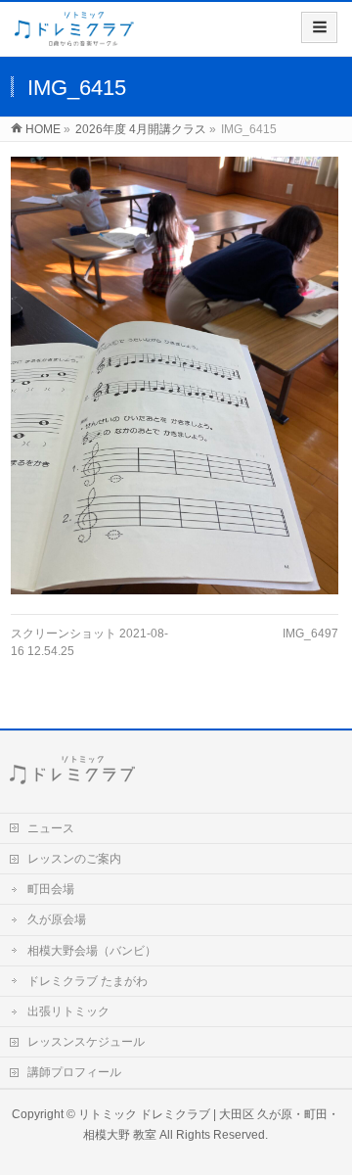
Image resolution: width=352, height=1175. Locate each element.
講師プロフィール (74, 1072)
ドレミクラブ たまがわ (87, 981)
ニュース (50, 828)
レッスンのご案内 (74, 859)
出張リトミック (68, 1011)
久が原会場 (56, 919)
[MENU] (319, 27)
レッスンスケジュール (86, 1042)
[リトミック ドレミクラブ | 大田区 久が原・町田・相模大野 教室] (74, 36)
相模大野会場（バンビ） (91, 951)
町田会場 (50, 889)
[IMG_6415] (174, 375)
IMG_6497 (310, 633)
